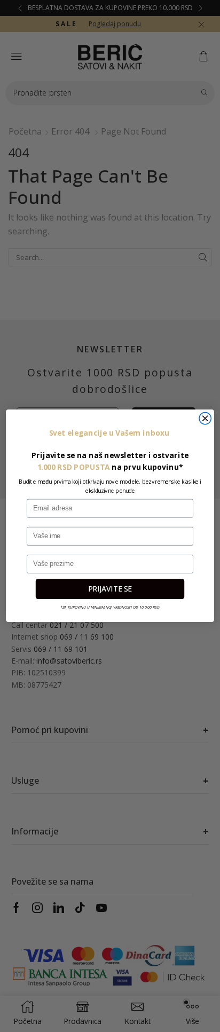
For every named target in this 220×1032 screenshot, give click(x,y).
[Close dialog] (205, 418)
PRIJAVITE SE (110, 589)
